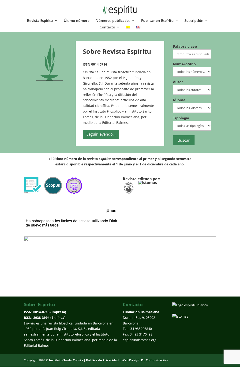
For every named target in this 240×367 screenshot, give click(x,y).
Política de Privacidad (102, 360)
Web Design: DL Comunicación (145, 360)
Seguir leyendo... (101, 134)
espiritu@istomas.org (139, 340)
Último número (77, 21)
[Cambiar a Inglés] (138, 28)
